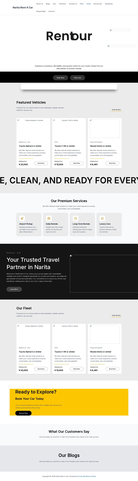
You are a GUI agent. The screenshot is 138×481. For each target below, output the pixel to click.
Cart (54, 4)
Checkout (62, 4)
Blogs (48, 4)
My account (98, 4)
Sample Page (41, 11)
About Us (39, 4)
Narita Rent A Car (23, 7)
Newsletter (109, 4)
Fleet (81, 4)
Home (88, 4)
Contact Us (73, 4)
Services (52, 11)
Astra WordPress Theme (87, 476)
